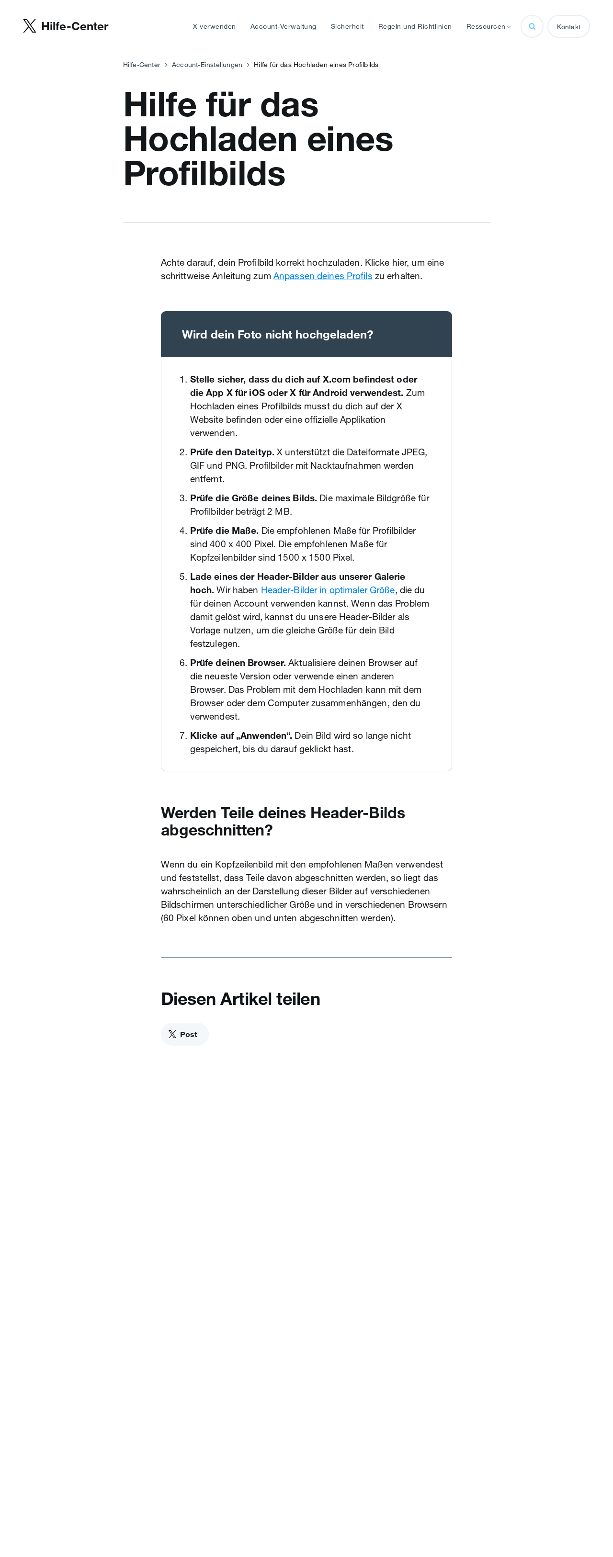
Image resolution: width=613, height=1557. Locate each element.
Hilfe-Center (141, 64)
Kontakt (568, 27)
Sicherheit (347, 26)
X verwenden (214, 26)
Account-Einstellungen (207, 64)
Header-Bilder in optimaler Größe (328, 590)
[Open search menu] (532, 26)
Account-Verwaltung (283, 26)
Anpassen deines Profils (323, 276)
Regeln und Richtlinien (415, 26)
